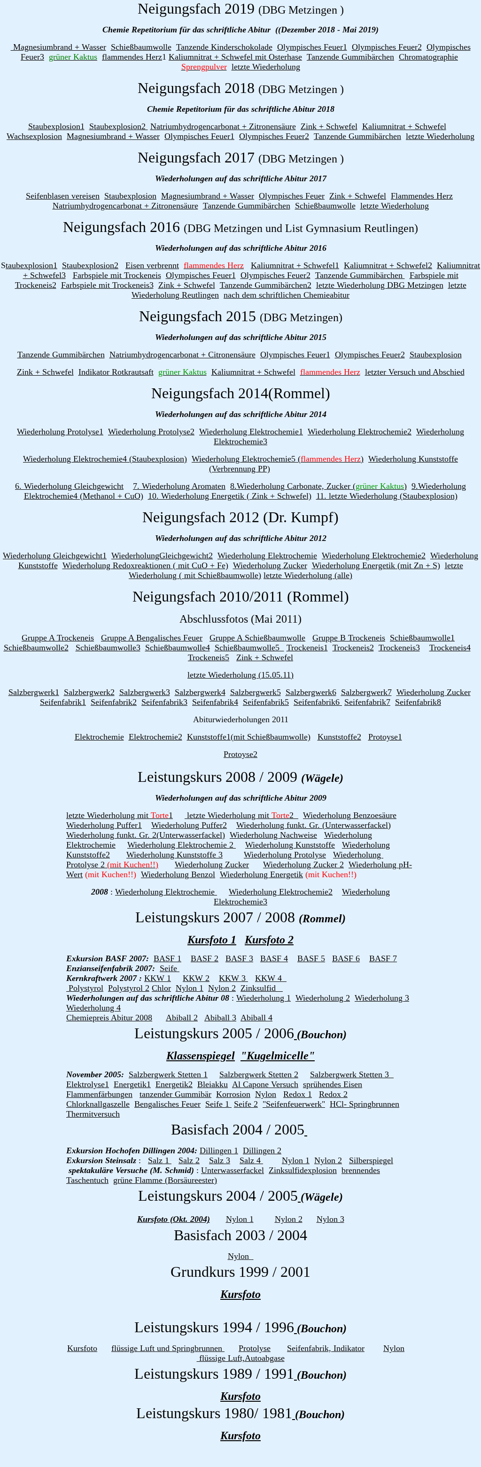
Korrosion (233, 1094)
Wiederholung (454, 555)
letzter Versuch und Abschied (415, 372)
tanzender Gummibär (175, 1094)
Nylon (265, 1094)
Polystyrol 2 (128, 988)
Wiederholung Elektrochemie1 (251, 431)
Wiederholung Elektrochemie (267, 555)
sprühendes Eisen (332, 1084)
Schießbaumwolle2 (36, 647)
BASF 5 (311, 958)
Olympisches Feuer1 (312, 47)
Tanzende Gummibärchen (350, 57)
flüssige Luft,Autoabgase (241, 1358)
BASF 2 (204, 958)
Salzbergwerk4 (200, 692)
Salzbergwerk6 (311, 692)
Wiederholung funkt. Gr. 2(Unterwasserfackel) (145, 835)
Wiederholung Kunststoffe (290, 844)
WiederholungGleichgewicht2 (162, 555)
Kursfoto (240, 1294)
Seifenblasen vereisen (63, 196)
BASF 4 (274, 958)
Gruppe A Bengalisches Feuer (151, 637)
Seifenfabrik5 (266, 702)
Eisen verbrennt (152, 265)
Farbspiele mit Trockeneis (117, 275)
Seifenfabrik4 (215, 702)
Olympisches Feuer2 (387, 47)
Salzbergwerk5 (255, 692)
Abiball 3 (220, 1017)
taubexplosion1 (31, 265)
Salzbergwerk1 (33, 692)
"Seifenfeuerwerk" (294, 1104)
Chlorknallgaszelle (98, 1104)
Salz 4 (251, 1160)
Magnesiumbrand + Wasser (58, 47)
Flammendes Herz (422, 196)
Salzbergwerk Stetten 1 (168, 1074)
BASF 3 (239, 958)
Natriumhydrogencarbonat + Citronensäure (182, 354)
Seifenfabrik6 (318, 702)
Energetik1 (132, 1084)
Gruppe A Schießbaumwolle (257, 637)
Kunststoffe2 (339, 736)
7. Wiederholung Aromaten (179, 486)
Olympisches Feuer (292, 196)
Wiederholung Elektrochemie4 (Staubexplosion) (105, 458)
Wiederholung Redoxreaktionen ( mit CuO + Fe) (145, 565)
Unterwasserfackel (232, 1170)
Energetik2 (174, 1084)
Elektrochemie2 (155, 736)
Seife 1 (218, 1104)
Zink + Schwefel (329, 126)
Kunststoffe (38, 565)
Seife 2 (246, 1104)
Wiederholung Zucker (270, 565)
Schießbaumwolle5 (249, 647)
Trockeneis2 (353, 647)
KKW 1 (157, 978)
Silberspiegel (371, 1160)
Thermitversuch (93, 1114)
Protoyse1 (385, 736)
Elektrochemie (99, 736)
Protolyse (255, 1348)
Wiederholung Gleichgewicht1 (55, 555)
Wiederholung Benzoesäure (349, 815)
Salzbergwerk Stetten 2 (258, 1074)
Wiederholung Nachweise (273, 835)
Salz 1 (159, 1160)
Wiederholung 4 (93, 1007)
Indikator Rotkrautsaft (116, 372)
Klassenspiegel (200, 1056)
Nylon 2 (222, 988)
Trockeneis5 (208, 657)
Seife (169, 968)
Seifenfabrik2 (114, 702)
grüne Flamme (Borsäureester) (165, 1180)
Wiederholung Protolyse (285, 854)
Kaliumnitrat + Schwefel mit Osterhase (235, 57)
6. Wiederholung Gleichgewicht (69, 486)
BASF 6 (346, 958)
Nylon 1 (189, 988)
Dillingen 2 (262, 1150)
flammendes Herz (132, 57)
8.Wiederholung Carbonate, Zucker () (318, 486)
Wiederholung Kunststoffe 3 (174, 854)
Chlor (161, 988)
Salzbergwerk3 (144, 692)
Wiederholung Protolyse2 (151, 431)
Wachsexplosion (34, 136)
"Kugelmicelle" (277, 1056)
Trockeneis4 (450, 647)
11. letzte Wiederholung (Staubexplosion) (387, 496)
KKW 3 (233, 978)
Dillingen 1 (219, 1150)
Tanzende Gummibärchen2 (265, 285)
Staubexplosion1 (56, 126)
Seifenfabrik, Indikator (326, 1348)
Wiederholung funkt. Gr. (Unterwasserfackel (312, 825)
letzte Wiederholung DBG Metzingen (379, 285)
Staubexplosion (130, 196)
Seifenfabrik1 (63, 702)
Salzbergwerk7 (366, 692)
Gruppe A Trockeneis (58, 637)
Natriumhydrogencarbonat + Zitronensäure (223, 126)
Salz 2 (189, 1160)
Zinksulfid (259, 988)
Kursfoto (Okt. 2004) (173, 1219)
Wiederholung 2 (322, 998)
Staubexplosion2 (118, 126)
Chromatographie (428, 57)
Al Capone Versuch (265, 1084)
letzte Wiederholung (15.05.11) (240, 674)
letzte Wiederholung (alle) (308, 575)
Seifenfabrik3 (164, 702)
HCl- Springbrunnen (364, 1104)
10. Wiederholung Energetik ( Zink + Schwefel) (229, 496)
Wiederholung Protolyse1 (60, 431)
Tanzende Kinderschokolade (224, 47)
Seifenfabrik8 (418, 702)
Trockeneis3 (399, 647)
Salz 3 (219, 1160)
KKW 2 (196, 978)
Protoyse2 (240, 754)
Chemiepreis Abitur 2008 (109, 1017)
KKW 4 (271, 978)
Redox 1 (297, 1094)
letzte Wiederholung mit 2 (241, 815)
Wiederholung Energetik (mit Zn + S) (376, 565)
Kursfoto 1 (211, 940)
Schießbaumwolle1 (422, 637)
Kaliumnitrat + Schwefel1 (295, 265)
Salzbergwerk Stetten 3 (352, 1074)
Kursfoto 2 (269, 940)
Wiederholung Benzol (178, 874)
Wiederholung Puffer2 (189, 825)
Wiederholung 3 (382, 998)
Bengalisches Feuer (167, 1104)
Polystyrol (84, 988)
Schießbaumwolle (141, 47)
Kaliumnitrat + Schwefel (404, 126)
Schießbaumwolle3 (108, 647)
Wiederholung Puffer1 (104, 825)
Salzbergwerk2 (89, 692)
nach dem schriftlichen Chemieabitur (286, 295)
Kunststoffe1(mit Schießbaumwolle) (248, 736)
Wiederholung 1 (263, 998)
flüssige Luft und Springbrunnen (168, 1348)
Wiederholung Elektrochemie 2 (181, 844)
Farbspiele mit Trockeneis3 (107, 285)
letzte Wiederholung (266, 66)
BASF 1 (167, 958)
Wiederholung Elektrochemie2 (359, 431)
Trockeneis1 (307, 647)
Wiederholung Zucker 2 (303, 864)
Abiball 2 (182, 1017)
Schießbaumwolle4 (177, 647)
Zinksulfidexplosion (303, 1170)
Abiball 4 (256, 1017)
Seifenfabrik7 (367, 702)
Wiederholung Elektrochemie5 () (278, 458)
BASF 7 (383, 958)
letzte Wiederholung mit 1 (119, 815)
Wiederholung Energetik (261, 874)
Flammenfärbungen (99, 1094)
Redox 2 (333, 1094)
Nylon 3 (330, 1219)
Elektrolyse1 (87, 1084)
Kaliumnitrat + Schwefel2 (388, 265)
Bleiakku (212, 1084)
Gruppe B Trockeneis (348, 637)
